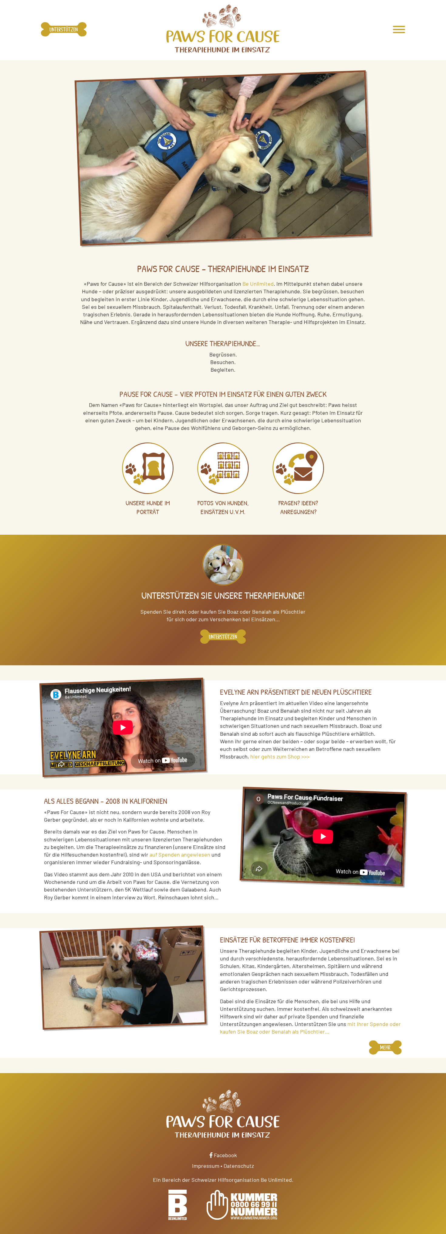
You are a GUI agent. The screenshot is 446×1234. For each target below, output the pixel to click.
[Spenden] (63, 30)
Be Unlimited (258, 283)
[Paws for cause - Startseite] (223, 28)
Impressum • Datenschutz (223, 1165)
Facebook (225, 1155)
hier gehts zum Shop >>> (279, 756)
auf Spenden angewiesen (180, 854)
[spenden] (223, 638)
